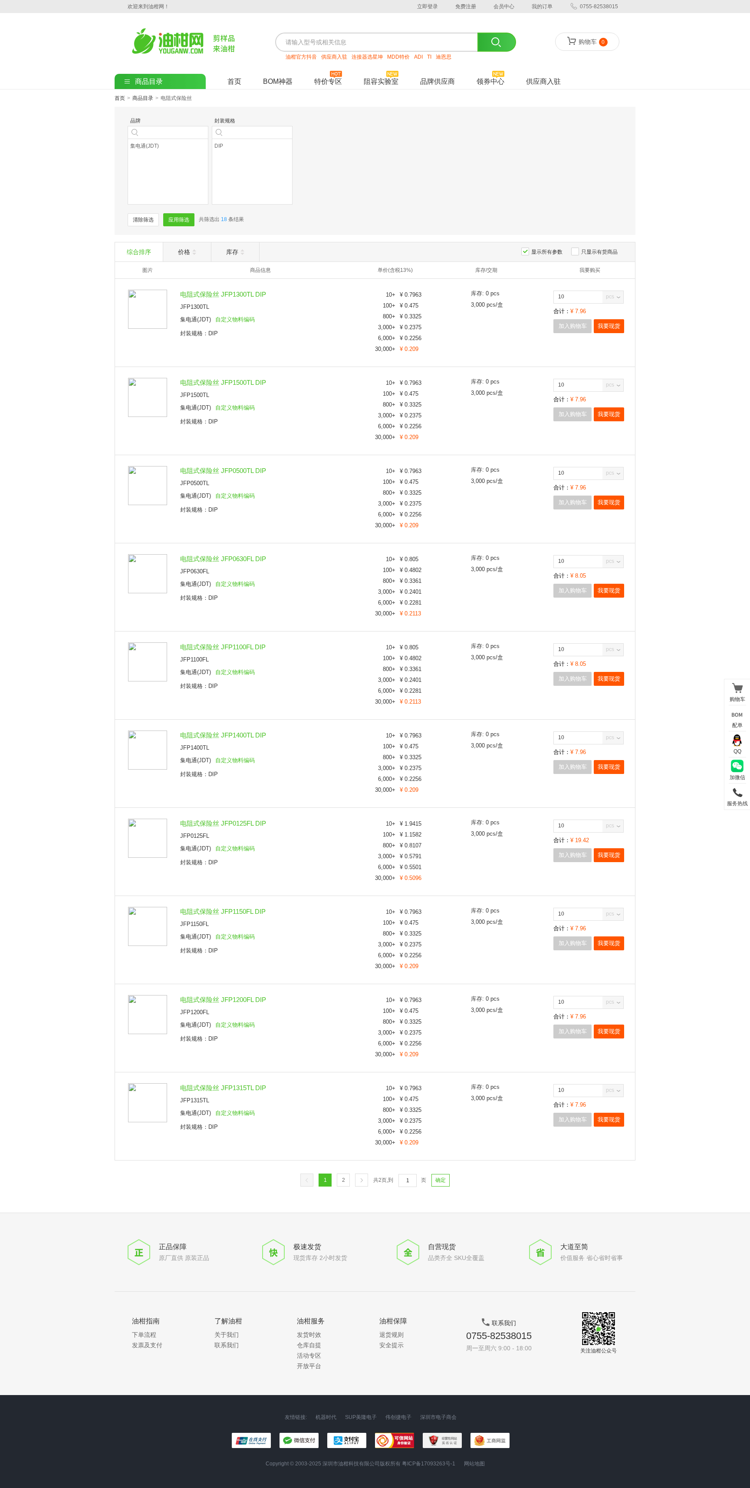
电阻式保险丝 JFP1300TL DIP (223, 294)
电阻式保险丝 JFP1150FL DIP (223, 911)
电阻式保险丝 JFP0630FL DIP (223, 558)
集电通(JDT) (195, 319)
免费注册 (465, 6)
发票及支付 (147, 1345)
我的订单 (542, 6)
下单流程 (144, 1334)
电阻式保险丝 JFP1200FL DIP (223, 999)
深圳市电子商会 (438, 1417)
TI (429, 57)
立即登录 (427, 6)
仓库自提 (309, 1345)
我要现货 (609, 326)
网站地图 (474, 1464)
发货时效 (309, 1334)
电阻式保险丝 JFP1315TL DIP (223, 1087)
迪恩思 (443, 57)
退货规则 (391, 1334)
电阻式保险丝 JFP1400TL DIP (223, 735)
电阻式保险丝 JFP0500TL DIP (223, 470)
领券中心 (490, 81)
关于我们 (226, 1334)
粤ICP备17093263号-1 (428, 1464)
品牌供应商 (437, 81)
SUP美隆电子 (361, 1417)
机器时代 (326, 1417)
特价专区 (328, 81)
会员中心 (503, 6)
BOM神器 (278, 81)
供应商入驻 (334, 57)
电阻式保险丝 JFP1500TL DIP (223, 382)
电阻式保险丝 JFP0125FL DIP (223, 823)
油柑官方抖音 (301, 57)
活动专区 (309, 1355)
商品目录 (142, 98)
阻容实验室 (381, 81)
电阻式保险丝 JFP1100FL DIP (223, 647)
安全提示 (391, 1345)
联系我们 (226, 1345)
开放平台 (309, 1365)
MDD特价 (398, 57)
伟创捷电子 (398, 1417)
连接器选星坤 (367, 57)
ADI (418, 57)
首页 (234, 81)
